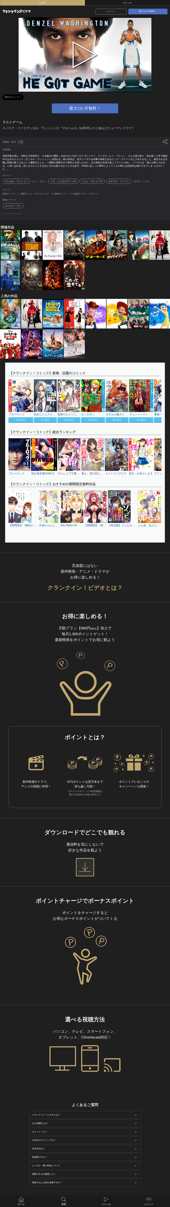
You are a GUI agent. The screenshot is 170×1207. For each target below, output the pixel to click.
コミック (127, 2)
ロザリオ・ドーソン (118, 181)
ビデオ (42, 2)
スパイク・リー (13, 205)
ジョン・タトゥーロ (92, 181)
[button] (153, 401)
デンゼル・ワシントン (16, 181)
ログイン (111, 11)
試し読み (20, 419)
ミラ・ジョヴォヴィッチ (63, 181)
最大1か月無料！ (148, 11)
